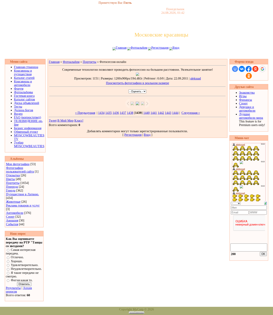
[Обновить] (265, 203)
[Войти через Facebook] (249, 69)
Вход (175, 47)
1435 (108, 112)
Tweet (53, 120)
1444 (175, 112)
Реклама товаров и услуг (23, 205)
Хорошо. (17, 261)
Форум (18, 88)
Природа (12, 186)
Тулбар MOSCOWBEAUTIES (29, 144)
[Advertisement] (136, 55)
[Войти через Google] (262, 69)
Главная (121, 47)
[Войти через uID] (235, 69)
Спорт (10, 216)
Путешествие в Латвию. (22, 194)
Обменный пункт (26, 131)
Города (10, 190)
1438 (130, 112)
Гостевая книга (24, 95)
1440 (146, 112)
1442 (161, 112)
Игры (243, 96)
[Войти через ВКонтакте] (242, 69)
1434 (101, 112)
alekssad (195, 78)
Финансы (245, 99)
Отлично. (17, 257)
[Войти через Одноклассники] (249, 76)
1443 (168, 112)
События (12, 224)
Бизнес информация (27, 128)
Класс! (78, 120)
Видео (18, 113)
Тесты (18, 106)
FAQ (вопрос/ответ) (27, 117)
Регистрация (159, 47)
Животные (13, 201)
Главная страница (26, 67)
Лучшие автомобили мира (251, 115)
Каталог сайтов (24, 99)
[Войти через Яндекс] (255, 69)
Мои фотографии (18, 164)
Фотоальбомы (23, 92)
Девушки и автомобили (247, 108)
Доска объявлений (26, 103)
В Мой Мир (65, 120)
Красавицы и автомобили (23, 83)
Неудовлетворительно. (26, 269)
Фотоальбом (139, 47)
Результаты (13, 288)
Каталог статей (24, 77)
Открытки (13, 175)
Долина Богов (23, 110)
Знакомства (247, 92)
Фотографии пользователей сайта (20, 169)
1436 (116, 112)
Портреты (13, 183)
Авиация (12, 220)
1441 (153, 112)
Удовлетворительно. (24, 265)
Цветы (10, 179)
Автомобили (14, 213)
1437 (123, 112)
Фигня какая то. (22, 280)
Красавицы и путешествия (23, 72)
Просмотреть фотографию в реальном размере (137, 83)
